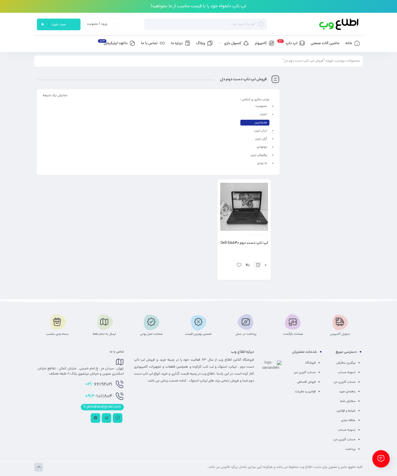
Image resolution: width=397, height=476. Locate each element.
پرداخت (350, 449)
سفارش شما (347, 401)
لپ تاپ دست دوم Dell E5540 (244, 243)
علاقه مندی (348, 420)
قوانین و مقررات (305, 391)
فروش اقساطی (306, 382)
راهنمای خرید (347, 391)
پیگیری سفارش (345, 363)
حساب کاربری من (344, 382)
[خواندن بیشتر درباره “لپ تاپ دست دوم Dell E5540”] (257, 265)
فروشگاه (310, 363)
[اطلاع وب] (339, 24)
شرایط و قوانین (346, 411)
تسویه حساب (346, 372)
